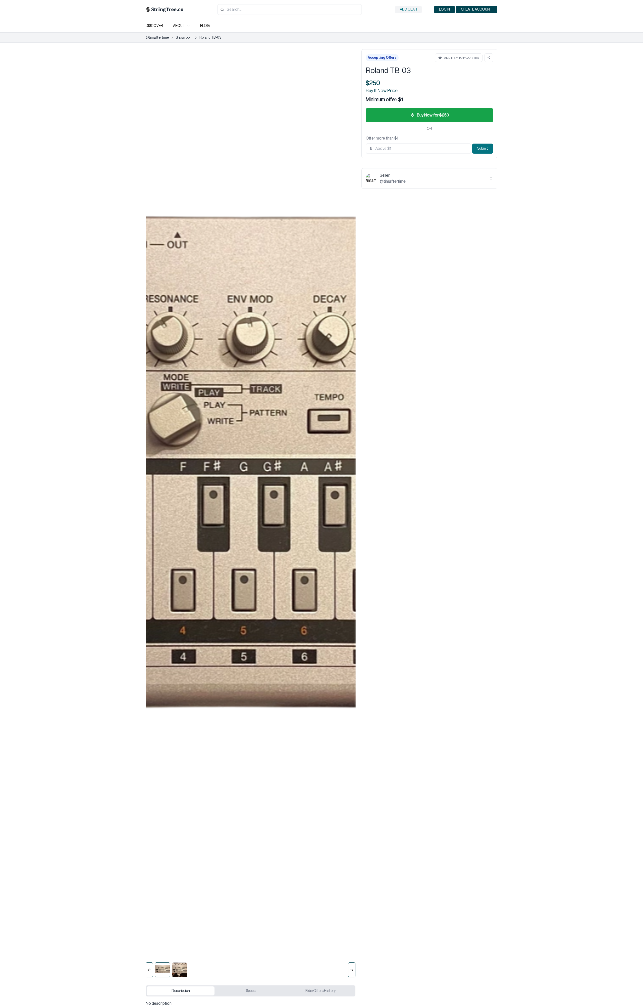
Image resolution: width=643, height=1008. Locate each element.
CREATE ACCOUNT (476, 9)
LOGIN (444, 9)
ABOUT (179, 26)
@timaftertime (157, 37)
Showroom (184, 37)
